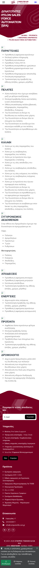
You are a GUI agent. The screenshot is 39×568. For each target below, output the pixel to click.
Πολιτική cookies (31, 562)
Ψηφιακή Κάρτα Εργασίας (14, 500)
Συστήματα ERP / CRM (13, 475)
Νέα (5, 458)
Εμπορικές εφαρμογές (13, 472)
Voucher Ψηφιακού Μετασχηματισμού (19, 452)
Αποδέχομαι (6, 564)
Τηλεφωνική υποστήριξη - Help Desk (18, 435)
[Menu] (3, 2)
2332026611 (11, 522)
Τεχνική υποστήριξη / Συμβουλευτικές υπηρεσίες (17, 439)
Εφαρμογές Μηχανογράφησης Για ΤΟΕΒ (19, 484)
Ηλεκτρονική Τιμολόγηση (14, 487)
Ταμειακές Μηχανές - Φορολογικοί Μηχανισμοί (16, 504)
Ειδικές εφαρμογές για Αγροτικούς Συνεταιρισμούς (16, 479)
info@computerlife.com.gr (15, 525)
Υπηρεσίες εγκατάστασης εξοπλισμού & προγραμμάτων (18, 448)
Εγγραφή (30, 417)
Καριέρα (13, 458)
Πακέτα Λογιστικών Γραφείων (15, 493)
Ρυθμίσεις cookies (18, 562)
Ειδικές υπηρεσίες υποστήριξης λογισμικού (20, 443)
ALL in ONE (9, 490)
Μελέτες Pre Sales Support (15, 432)
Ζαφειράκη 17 (11, 518)
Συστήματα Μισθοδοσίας (13, 496)
